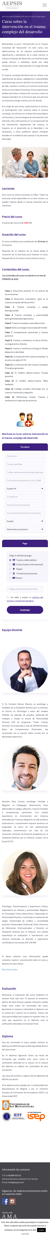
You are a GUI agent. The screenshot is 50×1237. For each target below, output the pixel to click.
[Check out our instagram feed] (12, 1201)
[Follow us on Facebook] (5, 1201)
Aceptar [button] (41, 1230)
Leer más (25, 1233)
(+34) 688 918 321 (13, 1175)
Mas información (9, 969)
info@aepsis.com (16, 1182)
